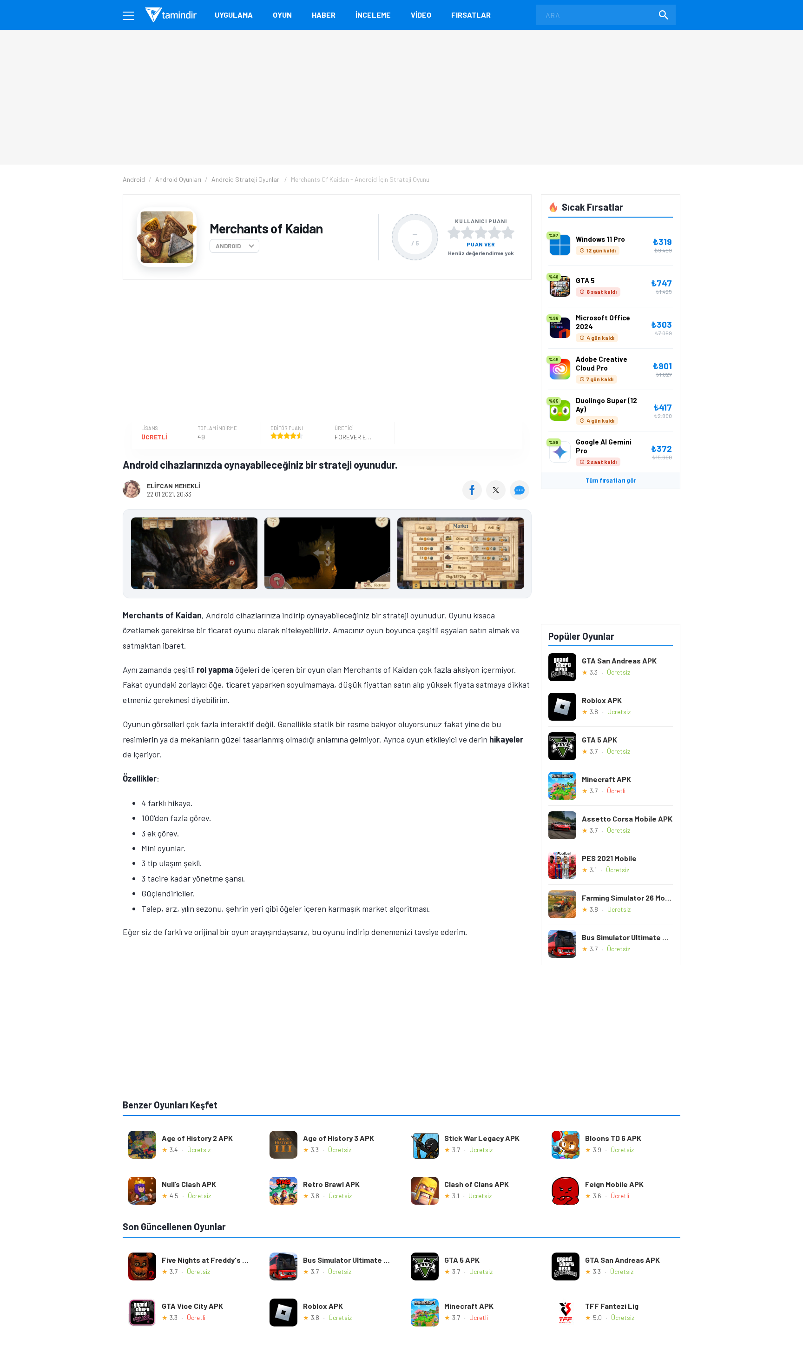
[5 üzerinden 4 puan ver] (494, 232)
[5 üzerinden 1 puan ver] (454, 232)
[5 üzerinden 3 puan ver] (480, 232)
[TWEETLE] (497, 496)
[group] (327, 555)
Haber (324, 14)
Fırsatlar (471, 14)
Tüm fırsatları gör (611, 480)
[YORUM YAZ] (521, 496)
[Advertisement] (325, 352)
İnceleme (373, 14)
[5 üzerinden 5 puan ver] (507, 232)
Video (421, 14)
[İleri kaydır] (520, 554)
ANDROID (228, 246)
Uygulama (234, 14)
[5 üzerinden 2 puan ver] (467, 232)
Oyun (282, 14)
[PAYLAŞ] (474, 496)
